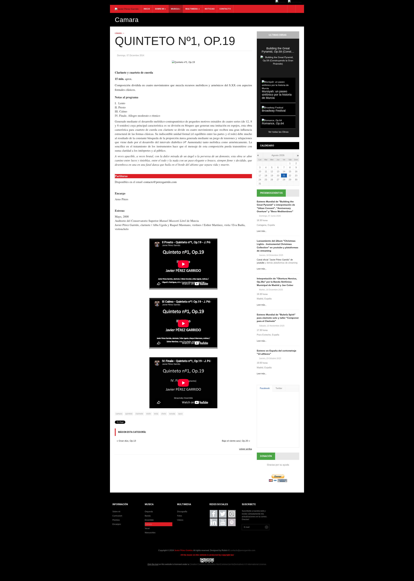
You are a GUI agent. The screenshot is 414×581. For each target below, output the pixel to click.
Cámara (118, 33)
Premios (116, 520)
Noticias (209, 9)
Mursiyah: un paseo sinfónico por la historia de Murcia (277, 94)
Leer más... (262, 231)
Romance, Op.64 (273, 123)
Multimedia (191, 9)
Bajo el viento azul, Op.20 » (236, 440)
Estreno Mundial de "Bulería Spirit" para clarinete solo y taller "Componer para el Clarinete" (278, 317)
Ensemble (149, 520)
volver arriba (245, 449)
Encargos (116, 524)
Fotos (179, 516)
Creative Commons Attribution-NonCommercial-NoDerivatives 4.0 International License (228, 564)
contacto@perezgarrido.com (160, 182)
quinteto (128, 414)
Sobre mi (159, 9)
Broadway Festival (274, 110)
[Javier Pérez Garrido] (127, 9)
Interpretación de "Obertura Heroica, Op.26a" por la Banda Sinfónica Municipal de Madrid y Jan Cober (277, 281)
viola (156, 414)
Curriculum (117, 516)
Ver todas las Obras (275, 132)
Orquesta (149, 511)
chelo (163, 414)
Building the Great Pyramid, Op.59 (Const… (278, 50)
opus (180, 414)
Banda (148, 516)
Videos (180, 520)
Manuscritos (150, 533)
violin (148, 414)
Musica (175, 9)
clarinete (139, 414)
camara (119, 414)
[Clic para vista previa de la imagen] (183, 62)
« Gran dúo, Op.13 (126, 440)
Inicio (147, 9)
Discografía (182, 511)
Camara (148, 524)
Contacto (225, 9)
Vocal (147, 528)
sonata (172, 414)
